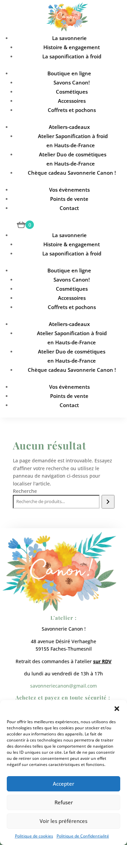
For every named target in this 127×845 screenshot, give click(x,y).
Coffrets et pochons (72, 110)
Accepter (63, 783)
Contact (69, 208)
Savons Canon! (72, 82)
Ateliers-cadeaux (69, 126)
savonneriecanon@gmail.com (63, 686)
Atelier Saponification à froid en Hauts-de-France (73, 141)
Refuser (64, 802)
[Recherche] (108, 501)
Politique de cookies (34, 836)
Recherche (25, 491)
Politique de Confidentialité (83, 836)
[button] (116, 708)
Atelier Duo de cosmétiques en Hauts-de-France (72, 159)
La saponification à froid (71, 56)
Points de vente (69, 198)
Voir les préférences (63, 821)
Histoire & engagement (71, 47)
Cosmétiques (72, 91)
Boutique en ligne (69, 73)
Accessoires (72, 100)
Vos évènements (69, 189)
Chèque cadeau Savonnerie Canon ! (72, 172)
